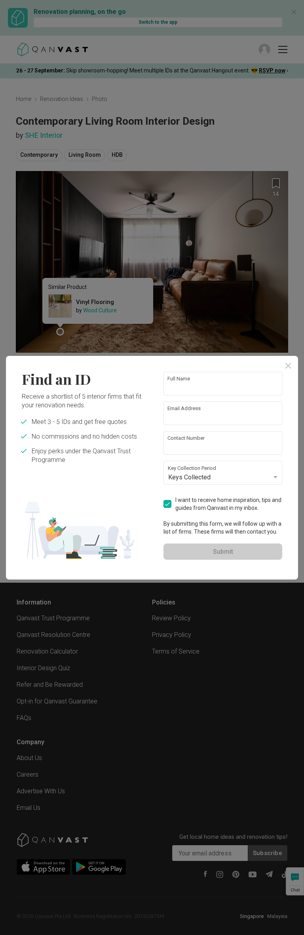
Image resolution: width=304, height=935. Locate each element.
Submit (223, 551)
